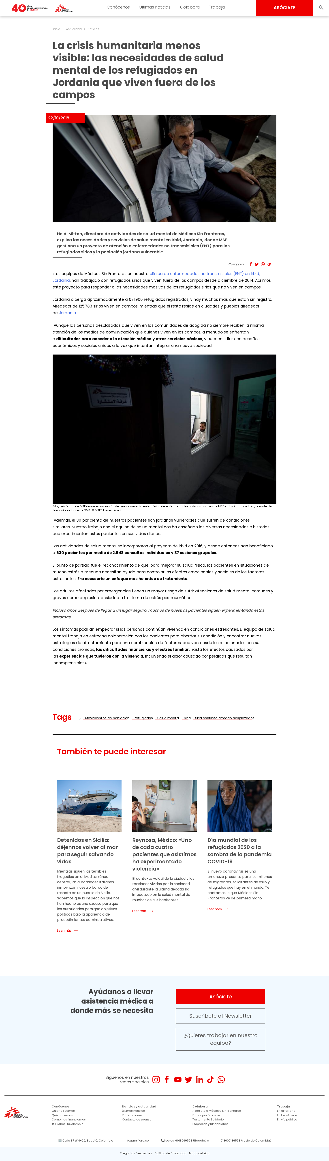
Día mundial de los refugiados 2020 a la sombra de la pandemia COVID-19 (239, 850)
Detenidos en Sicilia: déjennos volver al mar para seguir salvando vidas (87, 850)
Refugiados (143, 718)
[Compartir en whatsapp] (263, 264)
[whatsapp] (221, 1079)
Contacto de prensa (137, 1119)
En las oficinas (287, 1115)
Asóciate (220, 996)
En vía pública (287, 1119)
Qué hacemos (62, 1115)
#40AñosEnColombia (67, 1124)
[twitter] (188, 1079)
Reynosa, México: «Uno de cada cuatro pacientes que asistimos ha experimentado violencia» (164, 854)
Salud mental (168, 718)
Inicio (56, 29)
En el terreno (286, 1111)
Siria (187, 718)
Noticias (93, 29)
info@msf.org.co (137, 1140)
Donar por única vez (207, 1115)
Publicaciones (132, 1115)
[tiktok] (210, 1079)
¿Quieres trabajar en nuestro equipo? (221, 1039)
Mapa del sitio (199, 1153)
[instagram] (156, 1079)
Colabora (190, 7)
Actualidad (74, 29)
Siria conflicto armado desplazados (224, 718)
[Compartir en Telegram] (269, 264)
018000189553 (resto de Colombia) (246, 1140)
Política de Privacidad (170, 1153)
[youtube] (178, 1079)
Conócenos (118, 7)
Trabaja (217, 7)
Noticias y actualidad (139, 1106)
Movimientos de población (107, 718)
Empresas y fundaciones (210, 1124)
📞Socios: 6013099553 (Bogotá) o (184, 1140)
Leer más (64, 930)
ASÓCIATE (284, 8)
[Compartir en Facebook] (251, 264)
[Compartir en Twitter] (257, 264)
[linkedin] (199, 1079)
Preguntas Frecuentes (136, 1153)
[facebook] (167, 1079)
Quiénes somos (63, 1111)
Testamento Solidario (208, 1119)
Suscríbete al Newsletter (220, 1015)
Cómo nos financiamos (69, 1119)
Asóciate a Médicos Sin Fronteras (216, 1111)
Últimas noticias (155, 7)
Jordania (67, 313)
